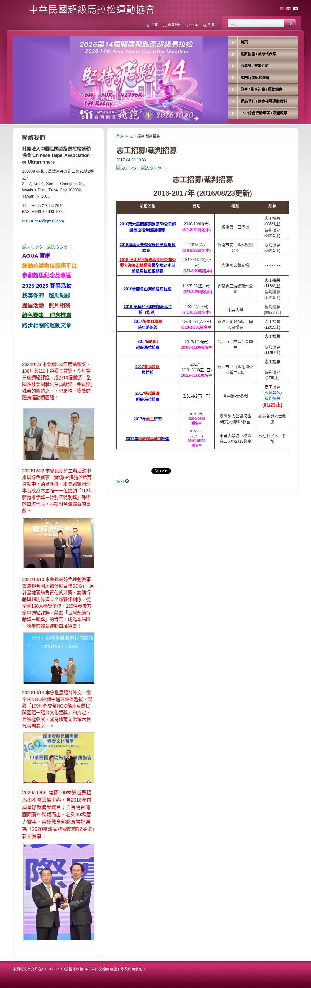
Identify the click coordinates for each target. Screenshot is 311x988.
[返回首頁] (86, 12)
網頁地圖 (174, 25)
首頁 (120, 136)
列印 (211, 25)
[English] (288, 8)
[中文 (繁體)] (281, 8)
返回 (120, 481)
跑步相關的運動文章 (46, 326)
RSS (194, 25)
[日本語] (295, 8)
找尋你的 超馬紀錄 (46, 296)
